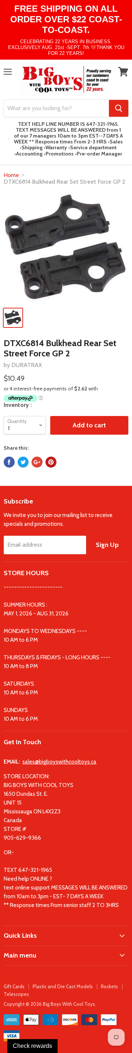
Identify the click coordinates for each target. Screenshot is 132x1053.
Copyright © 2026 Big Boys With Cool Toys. (50, 1004)
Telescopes (16, 994)
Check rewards (32, 1046)
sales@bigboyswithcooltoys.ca (59, 761)
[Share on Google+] (37, 462)
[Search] (118, 108)
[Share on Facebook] (9, 462)
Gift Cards (14, 986)
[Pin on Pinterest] (50, 462)
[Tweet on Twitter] (23, 462)
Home (11, 175)
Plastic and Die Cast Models (63, 986)
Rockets (109, 986)
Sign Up (107, 545)
